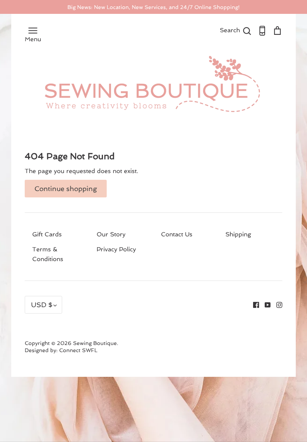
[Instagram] (276, 304)
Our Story (111, 234)
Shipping (238, 234)
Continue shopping (65, 189)
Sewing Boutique (95, 343)
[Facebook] (253, 304)
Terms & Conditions (47, 254)
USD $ (41, 305)
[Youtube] (265, 304)
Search (236, 30)
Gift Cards (47, 234)
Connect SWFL (78, 350)
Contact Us (176, 234)
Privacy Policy (116, 249)
